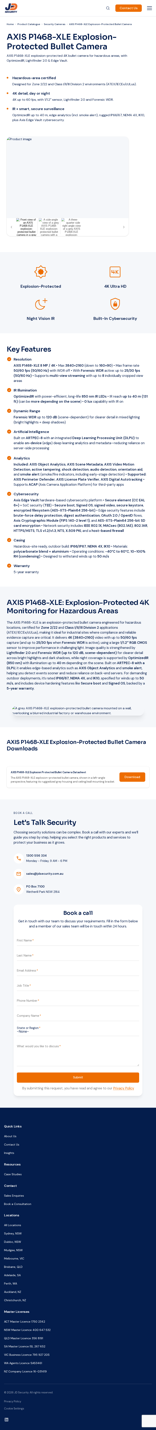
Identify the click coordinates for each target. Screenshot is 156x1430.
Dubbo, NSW (12, 1242)
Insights (9, 1153)
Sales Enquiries (14, 1195)
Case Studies (13, 1174)
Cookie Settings (14, 1408)
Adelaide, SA (12, 1275)
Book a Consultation (17, 1204)
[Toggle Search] (107, 8)
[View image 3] (71, 227)
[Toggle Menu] (149, 8)
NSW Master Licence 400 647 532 (27, 1330)
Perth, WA (10, 1283)
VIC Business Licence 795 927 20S (27, 1355)
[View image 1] (26, 227)
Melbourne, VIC (14, 1258)
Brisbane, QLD (13, 1267)
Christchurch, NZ (15, 1300)
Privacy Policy (123, 1088)
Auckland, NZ (12, 1292)
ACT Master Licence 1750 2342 (24, 1321)
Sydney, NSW (13, 1233)
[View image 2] (49, 227)
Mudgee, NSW (13, 1250)
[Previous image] (11, 227)
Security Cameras (54, 24)
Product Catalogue (28, 24)
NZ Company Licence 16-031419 (25, 1371)
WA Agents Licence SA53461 (23, 1363)
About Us (10, 1136)
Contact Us (129, 8)
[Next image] (124, 227)
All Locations (12, 1225)
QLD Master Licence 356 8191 (23, 1338)
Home (10, 24)
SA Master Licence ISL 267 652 (24, 1346)
